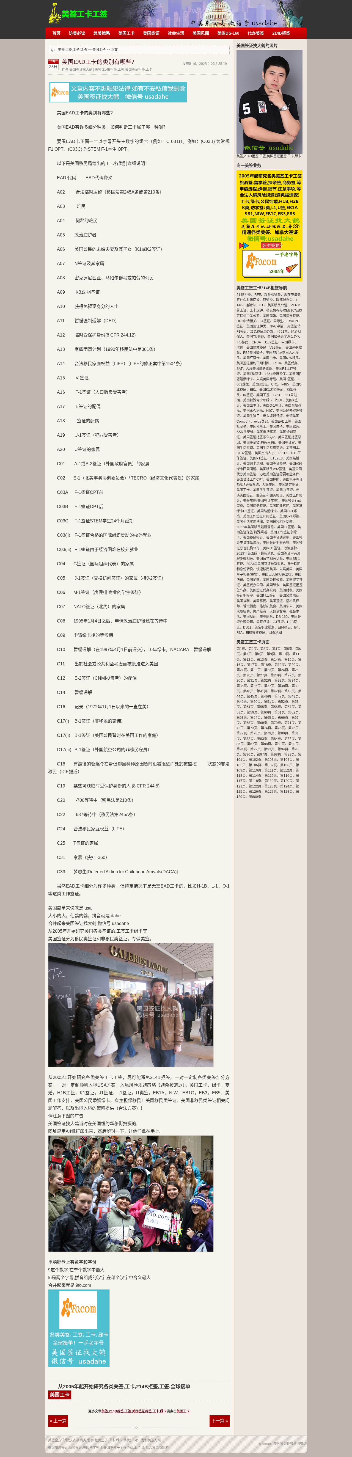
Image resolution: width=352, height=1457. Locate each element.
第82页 (248, 739)
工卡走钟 (256, 310)
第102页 (255, 760)
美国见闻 (201, 33)
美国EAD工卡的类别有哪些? (98, 62)
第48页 (293, 696)
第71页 (289, 723)
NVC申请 (276, 326)
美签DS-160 (228, 33)
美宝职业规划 (264, 627)
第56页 (276, 707)
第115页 (271, 776)
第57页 (289, 707)
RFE (257, 295)
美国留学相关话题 (269, 559)
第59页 (252, 712)
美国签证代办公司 (263, 590)
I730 (240, 347)
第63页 (242, 718)
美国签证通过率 (277, 537)
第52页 (283, 702)
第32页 (266, 680)
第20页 (293, 665)
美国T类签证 (252, 374)
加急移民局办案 (261, 332)
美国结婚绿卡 (267, 511)
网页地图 (275, 633)
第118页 (255, 781)
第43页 (289, 691)
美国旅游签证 (288, 485)
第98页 (276, 754)
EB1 (253, 390)
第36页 (255, 686)
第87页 (252, 744)
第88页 (266, 744)
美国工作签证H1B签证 (259, 516)
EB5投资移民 (255, 633)
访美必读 (77, 33)
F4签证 (265, 321)
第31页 (252, 680)
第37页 (269, 686)
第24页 (283, 670)
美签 (51, 1440)
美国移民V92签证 (272, 469)
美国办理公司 (273, 580)
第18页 (266, 665)
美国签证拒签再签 (276, 543)
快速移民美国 (266, 569)
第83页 (262, 739)
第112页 (286, 770)
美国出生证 (251, 405)
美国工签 (263, 395)
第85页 (289, 739)
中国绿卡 (288, 342)
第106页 (255, 765)
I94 (296, 627)
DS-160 (282, 617)
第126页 (255, 792)
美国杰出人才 (264, 453)
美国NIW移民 (289, 358)
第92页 (255, 749)
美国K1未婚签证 (271, 390)
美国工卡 (126, 33)
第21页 (242, 670)
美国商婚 (269, 316)
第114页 (255, 776)
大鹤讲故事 (278, 611)
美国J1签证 (284, 490)
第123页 (271, 786)
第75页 (279, 728)
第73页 (252, 728)
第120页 (286, 781)
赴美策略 (102, 33)
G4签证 (278, 622)
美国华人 (286, 606)
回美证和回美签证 (269, 495)
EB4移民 (284, 627)
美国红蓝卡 (251, 358)
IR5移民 (242, 342)
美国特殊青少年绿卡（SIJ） (262, 400)
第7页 (247, 654)
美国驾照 (292, 427)
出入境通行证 (273, 416)
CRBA (256, 342)
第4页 (276, 649)
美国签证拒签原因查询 (290, 1444)
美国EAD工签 (281, 421)
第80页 (283, 733)
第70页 (276, 723)
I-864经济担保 (275, 374)
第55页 (262, 707)
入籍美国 (268, 485)
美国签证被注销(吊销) (259, 443)
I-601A (283, 453)
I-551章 (282, 332)
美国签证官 (286, 443)
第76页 (293, 728)
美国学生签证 (263, 490)
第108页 (286, 765)
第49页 (242, 702)
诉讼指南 (249, 606)
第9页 (271, 654)
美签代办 (291, 363)
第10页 (284, 654)
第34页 (293, 680)
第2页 (252, 649)
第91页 (242, 749)
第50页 (255, 702)
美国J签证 (286, 379)
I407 (269, 411)
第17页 (252, 665)
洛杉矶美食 (268, 606)
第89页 (279, 744)
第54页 (248, 707)
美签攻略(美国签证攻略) (260, 501)
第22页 (255, 670)
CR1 (274, 384)
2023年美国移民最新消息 (255, 527)
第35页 (242, 686)
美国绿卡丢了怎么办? (283, 337)
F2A (240, 633)
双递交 (268, 300)
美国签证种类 (256, 326)
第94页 (283, 749)
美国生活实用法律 (250, 522)
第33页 (279, 680)
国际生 (278, 321)
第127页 (271, 792)
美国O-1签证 (272, 405)
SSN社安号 (245, 432)
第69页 (262, 723)
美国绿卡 (272, 585)
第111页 (271, 770)
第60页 (266, 712)
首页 (56, 33)
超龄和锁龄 (272, 295)
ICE (261, 305)
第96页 (248, 754)
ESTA (277, 363)
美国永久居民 (253, 411)
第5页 (288, 649)
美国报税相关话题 (279, 522)
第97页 (262, 754)
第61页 (279, 712)
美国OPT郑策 (289, 516)
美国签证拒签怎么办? (259, 437)
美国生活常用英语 (269, 448)
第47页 (279, 696)
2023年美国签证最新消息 (265, 564)
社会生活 (176, 33)
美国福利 (243, 601)
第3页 (264, 649)
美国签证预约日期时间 (253, 363)
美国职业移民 (279, 506)
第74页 (266, 728)
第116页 (286, 776)
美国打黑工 (258, 427)
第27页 (262, 675)
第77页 (242, 733)
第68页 (248, 723)
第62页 (293, 712)
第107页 (271, 765)
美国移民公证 (277, 305)
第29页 (289, 675)
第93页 (269, 749)
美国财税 (286, 590)
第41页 (262, 691)
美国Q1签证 (271, 548)
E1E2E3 (276, 458)
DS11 (247, 627)
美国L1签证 (285, 527)
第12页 (248, 660)
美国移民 (259, 601)
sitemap (265, 1444)
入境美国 (286, 569)
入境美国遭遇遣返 (259, 369)
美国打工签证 (266, 595)
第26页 (248, 675)
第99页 (289, 754)
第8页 (259, 654)
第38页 (283, 686)
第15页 (289, 660)
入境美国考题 (266, 379)
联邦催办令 (284, 300)
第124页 (286, 786)
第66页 (283, 718)
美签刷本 (292, 448)
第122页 (255, 786)
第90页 (293, 744)
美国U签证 (260, 384)
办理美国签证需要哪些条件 (279, 474)
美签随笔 (266, 617)
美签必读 (263, 622)
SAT (240, 369)
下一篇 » (219, 1421)
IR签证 (248, 395)
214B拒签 (281, 33)
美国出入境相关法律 (277, 575)
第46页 (266, 696)
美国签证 (151, 33)
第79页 (269, 733)
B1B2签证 (244, 453)
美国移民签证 (253, 537)
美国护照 (272, 479)
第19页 (279, 665)
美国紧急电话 (289, 595)
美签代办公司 (253, 585)
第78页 (255, 733)
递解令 (250, 305)
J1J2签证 (271, 342)
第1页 (241, 649)
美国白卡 (269, 358)
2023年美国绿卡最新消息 (255, 553)
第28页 (276, 675)
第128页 (286, 792)
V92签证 (276, 347)
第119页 (271, 781)
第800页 (255, 797)
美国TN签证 (255, 337)
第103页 (271, 760)
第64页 (255, 718)
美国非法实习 (266, 432)
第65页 (269, 718)
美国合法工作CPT (250, 479)
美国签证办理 (276, 464)
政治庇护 (290, 548)
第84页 (276, 739)
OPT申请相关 (246, 321)
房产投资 (259, 611)
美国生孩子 (251, 416)
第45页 (252, 696)
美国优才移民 (256, 347)
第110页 (255, 770)
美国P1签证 (258, 458)
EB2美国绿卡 (253, 353)
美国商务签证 (256, 506)
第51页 (269, 702)
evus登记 (261, 421)
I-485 (285, 384)
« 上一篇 (58, 1421)
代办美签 (256, 33)
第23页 (269, 670)
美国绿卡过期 (253, 464)
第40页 (248, 691)
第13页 (262, 660)
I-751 (276, 395)
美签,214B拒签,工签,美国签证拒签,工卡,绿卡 (78, 10)
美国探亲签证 (289, 316)
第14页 (276, 660)
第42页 (276, 691)
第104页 (286, 760)
